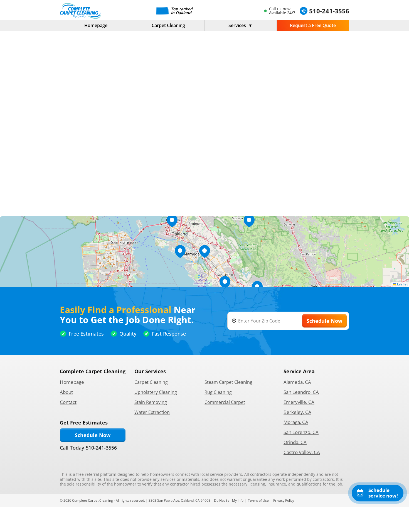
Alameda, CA (297, 382)
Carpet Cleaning (168, 25)
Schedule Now (92, 435)
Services (237, 25)
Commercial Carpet (224, 402)
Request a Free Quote (313, 25)
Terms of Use (258, 500)
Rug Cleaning (218, 392)
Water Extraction (152, 412)
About (66, 392)
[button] (204, 251)
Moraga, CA (296, 422)
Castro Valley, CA (302, 452)
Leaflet (402, 284)
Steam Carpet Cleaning (228, 382)
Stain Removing (150, 402)
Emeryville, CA (299, 402)
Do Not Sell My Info (228, 500)
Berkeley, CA (297, 412)
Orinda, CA (295, 442)
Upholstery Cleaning (155, 392)
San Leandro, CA (301, 392)
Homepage (95, 25)
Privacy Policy (283, 500)
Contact (68, 402)
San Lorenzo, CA (301, 432)
